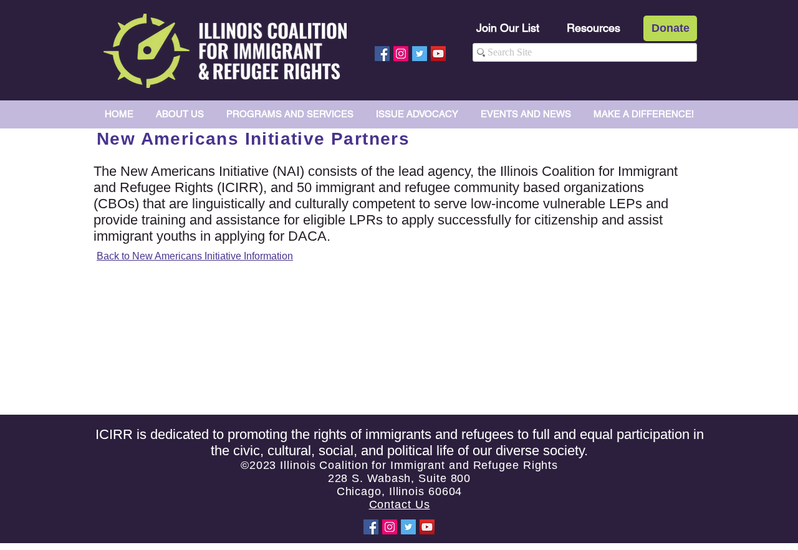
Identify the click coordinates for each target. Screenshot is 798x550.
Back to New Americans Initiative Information (195, 256)
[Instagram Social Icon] (400, 53)
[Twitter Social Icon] (419, 53)
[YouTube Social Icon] (438, 53)
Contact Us (399, 504)
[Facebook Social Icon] (382, 53)
